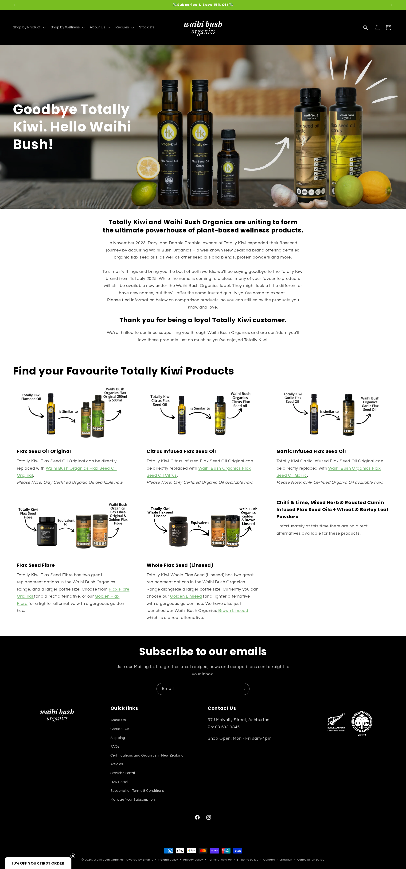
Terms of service (220, 859)
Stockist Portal (122, 773)
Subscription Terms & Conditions (137, 790)
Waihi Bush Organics (109, 859)
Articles (116, 764)
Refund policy (168, 859)
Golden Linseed (186, 596)
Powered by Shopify (139, 859)
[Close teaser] (72, 856)
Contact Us (119, 729)
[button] (29, 27)
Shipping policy (247, 859)
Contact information (277, 859)
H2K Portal (119, 782)
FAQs (115, 746)
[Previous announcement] (14, 5)
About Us (118, 720)
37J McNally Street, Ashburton (238, 720)
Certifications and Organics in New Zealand (147, 755)
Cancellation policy (310, 859)
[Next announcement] (392, 5)
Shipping (117, 738)
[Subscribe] (243, 689)
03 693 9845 (227, 727)
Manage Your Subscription (132, 799)
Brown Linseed (232, 611)
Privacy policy (193, 859)
